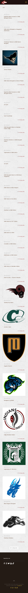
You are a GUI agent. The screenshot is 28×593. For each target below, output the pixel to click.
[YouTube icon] (14, 587)
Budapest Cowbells (9, 400)
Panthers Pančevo (8, 538)
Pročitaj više (21, 21)
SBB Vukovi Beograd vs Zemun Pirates (14, 80)
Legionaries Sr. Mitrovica (10, 469)
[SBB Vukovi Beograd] (4, 2)
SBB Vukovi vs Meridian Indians (12, 266)
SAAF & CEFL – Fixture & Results (12, 277)
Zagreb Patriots (8, 366)
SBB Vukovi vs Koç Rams (10, 198)
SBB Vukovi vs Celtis (9, 232)
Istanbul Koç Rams (8, 302)
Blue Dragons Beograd (9, 503)
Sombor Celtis (7, 327)
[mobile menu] (26, 2)
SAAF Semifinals (8, 116)
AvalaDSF (19, 585)
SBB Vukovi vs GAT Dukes (10, 221)
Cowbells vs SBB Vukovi (10, 243)
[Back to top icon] (14, 580)
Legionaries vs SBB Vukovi (10, 152)
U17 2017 (6, 104)
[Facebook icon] (10, 587)
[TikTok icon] (17, 587)
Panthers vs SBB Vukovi (10, 210)
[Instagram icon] (15, 587)
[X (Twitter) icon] (12, 587)
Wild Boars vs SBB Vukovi (10, 255)
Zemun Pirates (7, 69)
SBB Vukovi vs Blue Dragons (11, 187)
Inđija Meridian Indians (9, 434)
